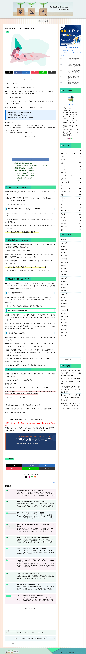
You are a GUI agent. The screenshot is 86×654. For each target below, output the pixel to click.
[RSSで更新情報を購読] (35, 477)
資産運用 (11, 458)
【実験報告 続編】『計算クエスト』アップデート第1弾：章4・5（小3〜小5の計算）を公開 (71, 405)
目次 (28, 159)
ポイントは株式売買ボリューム (25, 173)
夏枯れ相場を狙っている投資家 (25, 175)
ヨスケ (70, 104)
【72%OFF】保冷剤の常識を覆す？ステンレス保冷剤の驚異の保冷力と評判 (70, 397)
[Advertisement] (30, 146)
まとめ (17, 180)
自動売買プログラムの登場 (24, 178)
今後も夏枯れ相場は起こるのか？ (24, 170)
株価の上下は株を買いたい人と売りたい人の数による (32, 165)
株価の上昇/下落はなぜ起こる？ (24, 163)
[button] (52, 72)
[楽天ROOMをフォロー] (29, 477)
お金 (7, 458)
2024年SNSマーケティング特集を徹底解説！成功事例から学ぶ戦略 (71, 381)
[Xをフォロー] (26, 477)
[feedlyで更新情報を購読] (32, 477)
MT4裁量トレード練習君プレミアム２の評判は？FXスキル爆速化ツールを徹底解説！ (71, 373)
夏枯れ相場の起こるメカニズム (24, 168)
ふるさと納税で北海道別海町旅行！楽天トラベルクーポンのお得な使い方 (71, 389)
